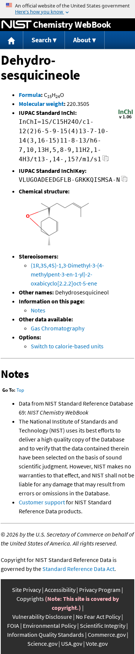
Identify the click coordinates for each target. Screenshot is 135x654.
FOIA (13, 625)
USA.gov (71, 643)
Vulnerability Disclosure (42, 616)
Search (41, 40)
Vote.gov (97, 643)
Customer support (42, 502)
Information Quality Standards (45, 634)
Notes (38, 310)
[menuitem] (11, 40)
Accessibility (60, 589)
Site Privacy (26, 589)
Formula (30, 94)
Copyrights (30, 598)
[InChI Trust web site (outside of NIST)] (125, 118)
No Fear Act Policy (98, 616)
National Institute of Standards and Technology (17, 25)
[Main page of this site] (11, 40)
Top (20, 390)
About (82, 40)
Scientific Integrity (102, 625)
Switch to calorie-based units (67, 346)
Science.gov (42, 643)
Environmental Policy (49, 625)
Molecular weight (41, 103)
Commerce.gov (107, 634)
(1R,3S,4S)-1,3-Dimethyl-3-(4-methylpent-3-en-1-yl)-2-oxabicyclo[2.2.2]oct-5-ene (67, 274)
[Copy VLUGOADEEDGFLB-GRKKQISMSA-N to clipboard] (124, 181)
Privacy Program (99, 589)
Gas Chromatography (57, 328)
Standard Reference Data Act (78, 568)
